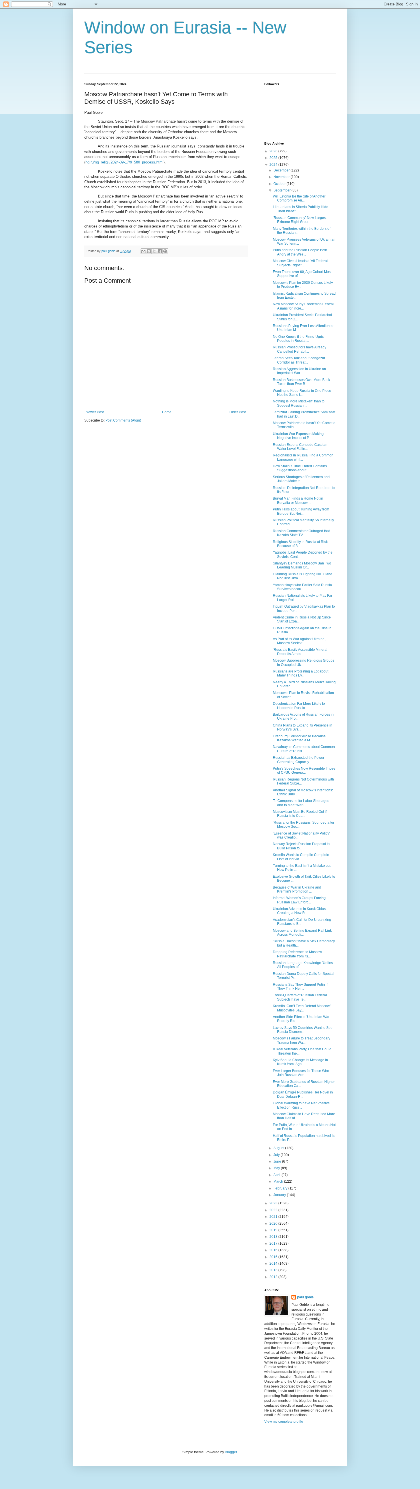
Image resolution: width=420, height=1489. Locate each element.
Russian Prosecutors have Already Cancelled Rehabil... (299, 349)
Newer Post (95, 412)
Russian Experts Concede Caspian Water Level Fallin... (300, 447)
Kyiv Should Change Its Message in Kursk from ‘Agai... (300, 1062)
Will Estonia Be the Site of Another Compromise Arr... (299, 198)
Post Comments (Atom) (123, 420)
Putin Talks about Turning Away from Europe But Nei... (301, 511)
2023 (273, 1203)
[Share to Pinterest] (165, 251)
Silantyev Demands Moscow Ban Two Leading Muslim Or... (302, 565)
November (282, 177)
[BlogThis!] (149, 251)
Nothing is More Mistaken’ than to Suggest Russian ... (299, 403)
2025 (273, 158)
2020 (273, 1223)
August (279, 1148)
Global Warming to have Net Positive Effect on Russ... (301, 1105)
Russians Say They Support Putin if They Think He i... (300, 987)
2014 (273, 1264)
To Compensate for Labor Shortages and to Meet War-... (301, 803)
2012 (273, 1277)
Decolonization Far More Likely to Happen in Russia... (299, 706)
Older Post (237, 412)
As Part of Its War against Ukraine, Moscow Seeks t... (299, 641)
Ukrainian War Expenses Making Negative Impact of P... (298, 436)
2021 (273, 1217)
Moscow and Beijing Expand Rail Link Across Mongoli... (302, 933)
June (277, 1161)
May (277, 1168)
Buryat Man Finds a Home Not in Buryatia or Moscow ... (298, 500)
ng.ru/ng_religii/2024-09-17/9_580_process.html (124, 162)
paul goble (305, 1297)
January (280, 1195)
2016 (273, 1250)
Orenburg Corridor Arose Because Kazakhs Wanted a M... (299, 738)
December (282, 170)
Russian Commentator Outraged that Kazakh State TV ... (301, 533)
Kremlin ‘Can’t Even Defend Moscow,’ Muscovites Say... (302, 1008)
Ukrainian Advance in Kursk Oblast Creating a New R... (300, 911)
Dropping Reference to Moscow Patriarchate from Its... (297, 954)
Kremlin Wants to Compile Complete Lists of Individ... (301, 857)
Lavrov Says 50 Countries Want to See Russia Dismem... (303, 1030)
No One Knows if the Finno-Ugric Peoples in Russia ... (298, 339)
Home (166, 412)
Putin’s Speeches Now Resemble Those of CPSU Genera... (304, 771)
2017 (273, 1244)
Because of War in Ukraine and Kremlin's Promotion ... (297, 889)
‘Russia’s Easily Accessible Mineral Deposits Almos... (300, 652)
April (277, 1175)
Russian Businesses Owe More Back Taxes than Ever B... (301, 382)
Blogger (231, 1452)
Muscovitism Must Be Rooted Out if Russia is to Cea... (300, 814)
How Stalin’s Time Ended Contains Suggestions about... (300, 468)
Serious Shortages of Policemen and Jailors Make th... (301, 479)
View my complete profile (283, 1422)
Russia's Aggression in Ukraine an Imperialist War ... (299, 371)
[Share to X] (154, 251)
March (278, 1181)
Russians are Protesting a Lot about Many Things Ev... (300, 673)
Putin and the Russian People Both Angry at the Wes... (300, 252)
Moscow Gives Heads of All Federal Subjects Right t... (300, 263)
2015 (273, 1257)
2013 (273, 1270)
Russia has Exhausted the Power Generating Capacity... (298, 760)
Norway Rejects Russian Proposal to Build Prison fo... (301, 846)
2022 (273, 1210)
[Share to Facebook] (160, 251)
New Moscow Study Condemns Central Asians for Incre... (303, 306)
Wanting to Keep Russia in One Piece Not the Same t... (302, 393)
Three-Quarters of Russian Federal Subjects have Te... (300, 997)
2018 (273, 1237)
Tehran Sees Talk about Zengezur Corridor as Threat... (299, 360)
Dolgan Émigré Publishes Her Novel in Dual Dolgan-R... (303, 1094)
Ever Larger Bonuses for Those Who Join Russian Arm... (301, 1073)
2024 (273, 165)
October (280, 184)
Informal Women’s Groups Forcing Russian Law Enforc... (299, 900)
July (277, 1155)
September (282, 190)
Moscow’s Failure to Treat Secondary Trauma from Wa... (301, 1040)
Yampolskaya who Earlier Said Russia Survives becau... (302, 587)
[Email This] (143, 251)
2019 (273, 1230)
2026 (273, 151)
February (280, 1188)
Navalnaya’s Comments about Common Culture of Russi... (304, 749)
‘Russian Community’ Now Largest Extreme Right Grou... (300, 220)
